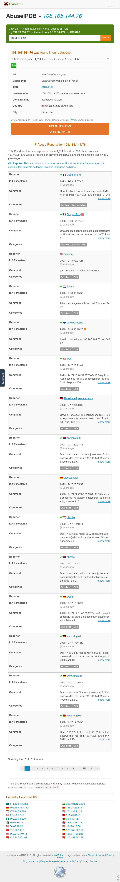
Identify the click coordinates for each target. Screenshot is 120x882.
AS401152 (47, 87)
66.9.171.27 (72, 818)
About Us (33, 861)
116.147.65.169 (18, 837)
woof (69, 358)
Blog (25, 861)
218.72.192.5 (17, 830)
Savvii (70, 286)
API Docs (75, 861)
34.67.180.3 (16, 826)
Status (84, 861)
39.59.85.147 (17, 822)
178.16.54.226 (18, 811)
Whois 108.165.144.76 (60, 131)
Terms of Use (94, 855)
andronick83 (74, 438)
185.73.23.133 (74, 807)
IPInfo (73, 119)
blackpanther (71, 477)
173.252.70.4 (17, 815)
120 (84, 768)
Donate (93, 861)
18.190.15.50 (73, 826)
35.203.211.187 (74, 822)
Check (105, 37)
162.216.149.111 (19, 833)
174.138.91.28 (74, 811)
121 (91, 768)
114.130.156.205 (19, 803)
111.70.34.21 (73, 815)
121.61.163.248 (74, 833)
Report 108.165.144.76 (60, 125)
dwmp (70, 596)
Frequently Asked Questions (54, 861)
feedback (3, 378)
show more (104, 198)
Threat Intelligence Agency (78, 398)
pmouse (68, 254)
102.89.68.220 (18, 818)
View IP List (58, 855)
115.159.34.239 (74, 837)
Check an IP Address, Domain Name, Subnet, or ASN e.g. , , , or (44, 30)
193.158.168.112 (19, 807)
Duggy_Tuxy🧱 (75, 214)
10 (73, 768)
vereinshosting (75, 322)
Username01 (74, 174)
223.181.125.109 (75, 803)
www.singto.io (74, 636)
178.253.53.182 (74, 830)
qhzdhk (71, 517)
